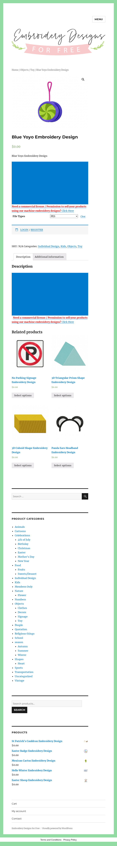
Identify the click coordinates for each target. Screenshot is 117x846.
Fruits (21, 569)
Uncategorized (23, 676)
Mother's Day (26, 556)
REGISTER (37, 229)
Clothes (22, 607)
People (19, 625)
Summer (23, 650)
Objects (24, 70)
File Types (19, 216)
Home (15, 70)
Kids (63, 246)
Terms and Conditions (50, 840)
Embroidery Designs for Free (26, 828)
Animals (20, 526)
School (19, 637)
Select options (23, 395)
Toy (32, 70)
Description (23, 256)
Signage (23, 616)
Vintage (19, 680)
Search (19, 709)
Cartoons (20, 531)
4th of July (24, 539)
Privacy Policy (70, 840)
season (19, 642)
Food (18, 565)
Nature (19, 590)
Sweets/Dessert (27, 573)
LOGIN (24, 229)
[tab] (23, 256)
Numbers (20, 599)
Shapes (19, 659)
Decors (22, 612)
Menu (99, 19)
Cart (14, 803)
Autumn (23, 646)
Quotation (21, 629)
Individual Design (48, 246)
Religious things (24, 633)
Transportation (24, 672)
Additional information (49, 256)
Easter (21, 552)
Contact (17, 818)
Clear (82, 216)
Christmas (24, 548)
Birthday (23, 543)
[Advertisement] (50, 183)
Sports (19, 667)
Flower (22, 595)
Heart (21, 663)
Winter (22, 654)
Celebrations (22, 535)
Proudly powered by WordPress (57, 828)
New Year (23, 561)
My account (19, 811)
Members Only (23, 586)
